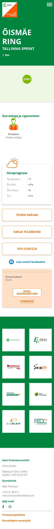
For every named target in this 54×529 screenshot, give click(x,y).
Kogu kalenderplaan (27, 292)
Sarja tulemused (27, 232)
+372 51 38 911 (10, 492)
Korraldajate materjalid (16, 520)
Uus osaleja (27, 249)
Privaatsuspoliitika (13, 514)
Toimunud (27, 301)
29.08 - (13, 279)
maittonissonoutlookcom (18, 495)
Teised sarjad (27, 215)
